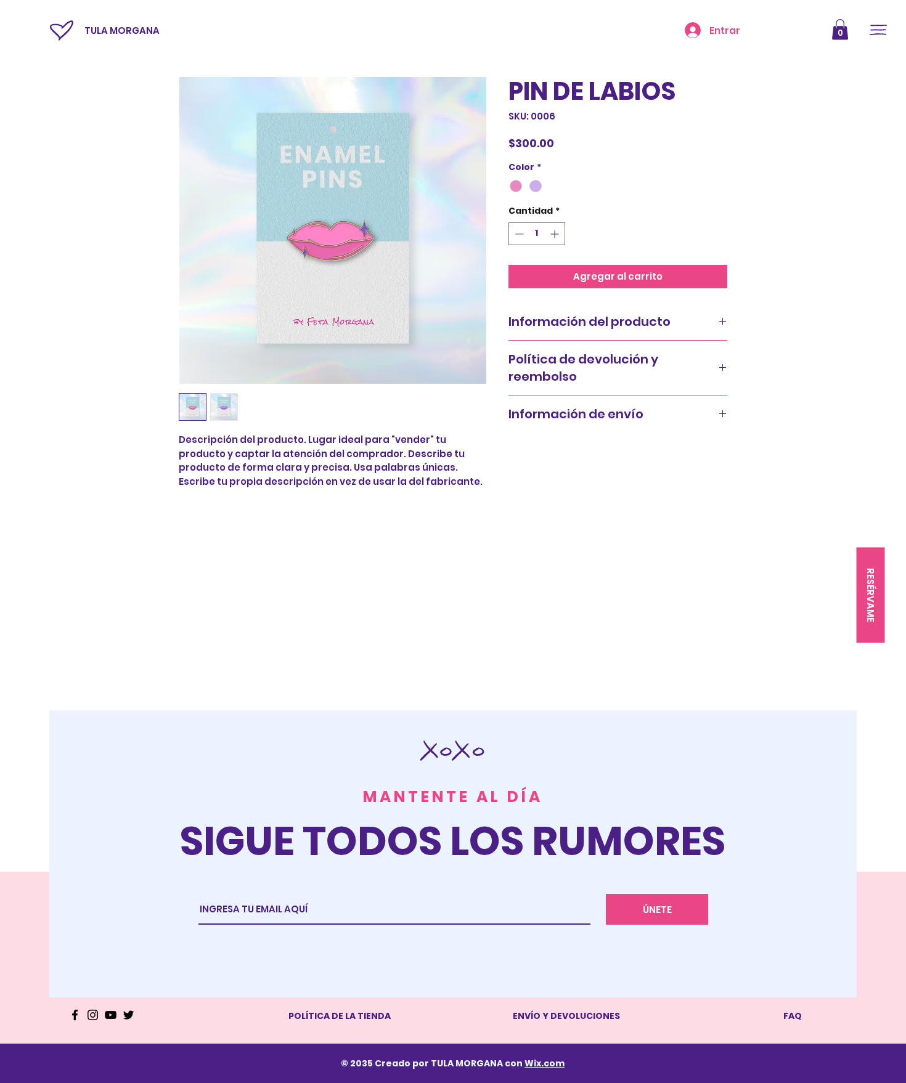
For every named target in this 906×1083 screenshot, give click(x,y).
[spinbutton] (537, 234)
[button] (840, 29)
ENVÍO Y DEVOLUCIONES (566, 1016)
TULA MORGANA (122, 30)
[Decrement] (518, 234)
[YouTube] (111, 1015)
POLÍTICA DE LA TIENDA (339, 1016)
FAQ (792, 1016)
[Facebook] (75, 1015)
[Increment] (555, 234)
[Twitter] (128, 1015)
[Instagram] (93, 1015)
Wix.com (544, 1063)
